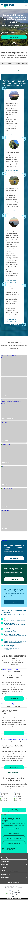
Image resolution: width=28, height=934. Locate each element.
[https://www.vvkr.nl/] (8, 893)
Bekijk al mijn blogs (13, 772)
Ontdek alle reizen (13, 70)
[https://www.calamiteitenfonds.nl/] (12, 893)
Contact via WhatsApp (13, 843)
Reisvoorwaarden (9, 887)
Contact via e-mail (13, 833)
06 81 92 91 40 (9, 849)
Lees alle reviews (13, 324)
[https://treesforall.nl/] (20, 893)
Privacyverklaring (19, 887)
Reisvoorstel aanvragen (13, 838)
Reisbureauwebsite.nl (19, 898)
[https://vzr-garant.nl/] (16, 893)
